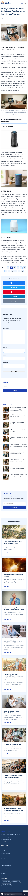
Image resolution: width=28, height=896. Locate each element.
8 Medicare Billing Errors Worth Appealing (17, 430)
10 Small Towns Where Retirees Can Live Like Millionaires (13, 776)
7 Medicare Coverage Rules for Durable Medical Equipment (18, 467)
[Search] (25, 2)
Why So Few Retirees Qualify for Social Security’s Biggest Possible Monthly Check (18, 409)
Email (5, 355)
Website (5, 362)
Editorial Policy (4, 850)
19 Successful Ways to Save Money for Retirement (12, 712)
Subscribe (14, 507)
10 (15, 271)
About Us (3, 848)
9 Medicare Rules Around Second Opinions (18, 438)
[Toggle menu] (22, 2)
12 (22, 271)
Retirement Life (13, 18)
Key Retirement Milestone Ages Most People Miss (18, 415)
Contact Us (3, 858)
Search (15, 390)
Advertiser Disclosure (5, 853)
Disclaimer (3, 862)
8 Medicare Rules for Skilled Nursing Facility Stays (17, 452)
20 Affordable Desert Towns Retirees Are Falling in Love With (13, 809)
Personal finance (6, 881)
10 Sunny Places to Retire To (12, 744)
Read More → (7, 553)
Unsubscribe (3, 873)
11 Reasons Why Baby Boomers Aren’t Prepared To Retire (13, 642)
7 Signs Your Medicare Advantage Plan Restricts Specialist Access (18, 445)
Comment (6, 328)
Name (5, 347)
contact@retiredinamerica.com (8, 841)
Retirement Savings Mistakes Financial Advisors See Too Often (14, 609)
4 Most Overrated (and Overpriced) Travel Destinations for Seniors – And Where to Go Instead (13, 677)
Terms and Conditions (6, 865)
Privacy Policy (4, 868)
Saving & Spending (6, 884)
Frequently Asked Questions (7, 856)
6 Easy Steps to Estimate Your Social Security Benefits (13, 542)
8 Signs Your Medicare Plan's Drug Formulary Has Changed (18, 475)
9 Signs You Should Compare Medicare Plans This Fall (17, 460)
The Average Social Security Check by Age (17, 423)
